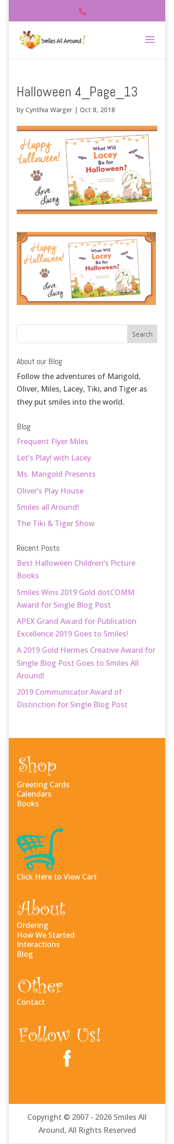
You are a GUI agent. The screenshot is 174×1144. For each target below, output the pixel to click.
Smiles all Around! (48, 507)
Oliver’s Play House (50, 491)
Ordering (32, 925)
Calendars (34, 794)
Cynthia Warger (49, 109)
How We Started (46, 935)
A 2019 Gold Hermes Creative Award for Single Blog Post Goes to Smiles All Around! (86, 662)
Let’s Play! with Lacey (54, 458)
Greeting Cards (43, 784)
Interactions (38, 944)
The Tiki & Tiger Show (56, 523)
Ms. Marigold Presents (56, 474)
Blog (25, 954)
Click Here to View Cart (57, 877)
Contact (31, 1002)
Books (28, 804)
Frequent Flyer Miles (52, 441)
